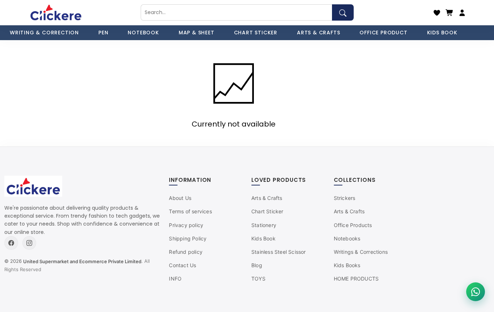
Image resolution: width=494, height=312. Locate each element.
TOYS (258, 278)
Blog (256, 265)
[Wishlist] (436, 12)
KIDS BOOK (442, 32)
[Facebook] (11, 243)
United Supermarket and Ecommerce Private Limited (82, 261)
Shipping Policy (187, 238)
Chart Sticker (267, 211)
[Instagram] (29, 243)
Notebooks (347, 238)
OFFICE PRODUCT (383, 32)
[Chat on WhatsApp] (475, 291)
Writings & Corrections (361, 252)
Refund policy (186, 252)
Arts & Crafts (266, 198)
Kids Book (263, 238)
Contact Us (182, 265)
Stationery (263, 225)
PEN (103, 32)
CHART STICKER (255, 32)
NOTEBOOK (143, 32)
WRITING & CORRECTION (44, 32)
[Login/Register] (462, 12)
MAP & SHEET (196, 32)
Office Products (353, 225)
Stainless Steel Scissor (278, 252)
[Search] (343, 12)
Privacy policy (186, 225)
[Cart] (449, 12)
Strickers (344, 198)
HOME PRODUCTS (356, 278)
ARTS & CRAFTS (318, 32)
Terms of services (190, 211)
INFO (175, 278)
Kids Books (347, 265)
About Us (180, 198)
